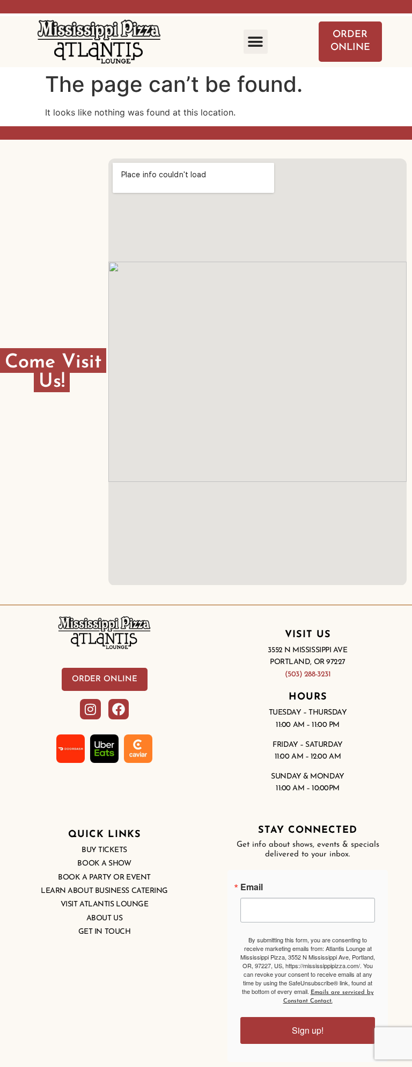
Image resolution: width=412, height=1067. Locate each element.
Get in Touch (104, 932)
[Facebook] (118, 709)
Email (251, 887)
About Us (104, 918)
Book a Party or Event (104, 878)
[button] (256, 42)
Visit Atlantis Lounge (105, 904)
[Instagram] (90, 709)
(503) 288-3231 (308, 675)
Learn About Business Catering (104, 891)
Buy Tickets (104, 850)
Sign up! (307, 1030)
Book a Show (104, 864)
